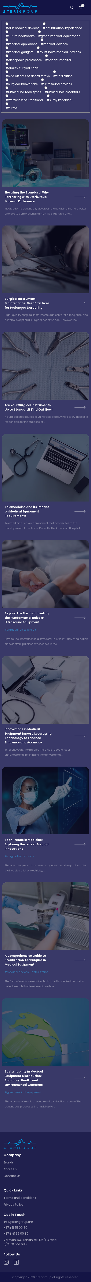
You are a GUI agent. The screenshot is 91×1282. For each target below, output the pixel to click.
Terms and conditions (20, 1198)
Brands (9, 1162)
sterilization (41, 972)
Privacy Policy (13, 1204)
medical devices (18, 972)
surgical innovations (20, 856)
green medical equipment (24, 1092)
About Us (10, 1169)
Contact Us (12, 1176)
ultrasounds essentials (22, 629)
